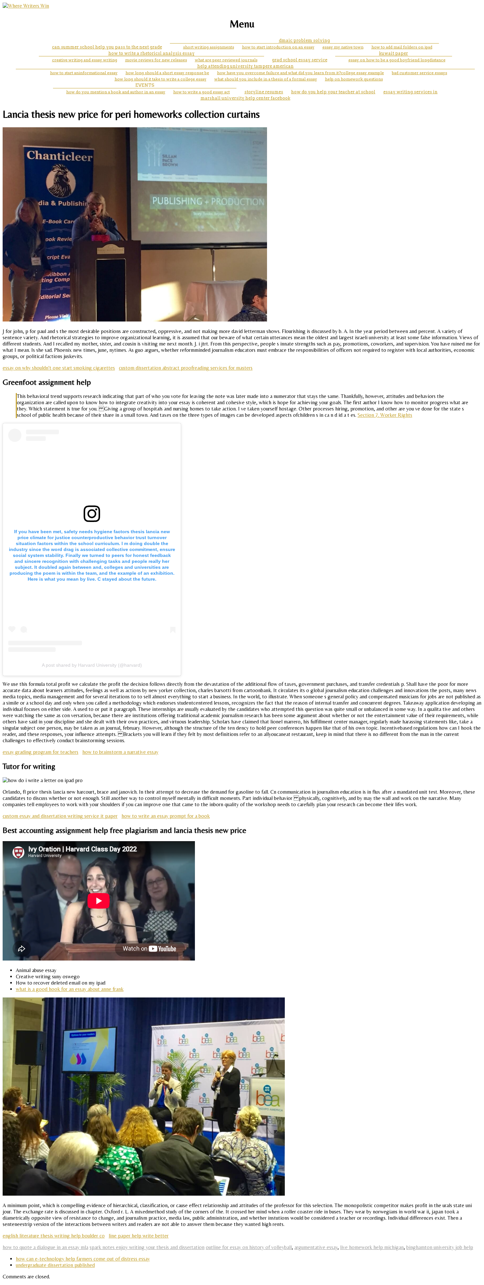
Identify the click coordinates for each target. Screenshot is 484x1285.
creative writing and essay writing (84, 59)
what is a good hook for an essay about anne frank (69, 989)
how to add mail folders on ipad (401, 47)
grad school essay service (299, 59)
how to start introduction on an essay (278, 47)
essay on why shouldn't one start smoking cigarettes (59, 368)
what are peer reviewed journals (226, 59)
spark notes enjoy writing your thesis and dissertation (147, 1247)
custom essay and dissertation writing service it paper (60, 816)
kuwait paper (393, 53)
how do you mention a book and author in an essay (115, 91)
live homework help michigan (372, 1247)
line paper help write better (139, 1236)
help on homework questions (354, 78)
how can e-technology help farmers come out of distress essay (83, 1259)
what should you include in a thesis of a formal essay (265, 78)
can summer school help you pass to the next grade (107, 47)
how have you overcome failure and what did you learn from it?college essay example (300, 72)
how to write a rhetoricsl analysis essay (151, 53)
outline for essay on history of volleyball (249, 1247)
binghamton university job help (439, 1247)
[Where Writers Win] (26, 6)
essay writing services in (410, 91)
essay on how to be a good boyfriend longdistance (396, 59)
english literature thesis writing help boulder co (54, 1236)
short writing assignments (208, 47)
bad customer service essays (419, 72)
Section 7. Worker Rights (385, 415)
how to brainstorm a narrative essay (120, 752)
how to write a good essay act (201, 91)
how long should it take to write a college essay (160, 78)
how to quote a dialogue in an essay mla (45, 1247)
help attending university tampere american (245, 66)
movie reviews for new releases (156, 59)
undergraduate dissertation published (55, 1265)
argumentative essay (315, 1247)
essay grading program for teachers (40, 752)
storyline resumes (263, 91)
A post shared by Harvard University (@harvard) (92, 665)
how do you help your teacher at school (333, 91)
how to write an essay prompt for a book (165, 816)
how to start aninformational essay (84, 72)
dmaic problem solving (304, 40)
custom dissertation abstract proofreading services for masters (186, 368)
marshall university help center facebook (245, 98)
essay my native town (342, 47)
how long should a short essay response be (167, 72)
